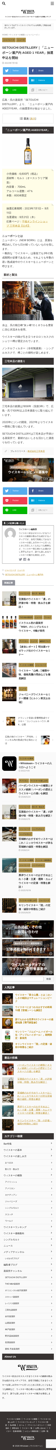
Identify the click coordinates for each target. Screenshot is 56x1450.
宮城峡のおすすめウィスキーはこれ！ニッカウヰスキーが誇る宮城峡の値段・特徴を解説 (36, 842)
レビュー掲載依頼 (31, 1431)
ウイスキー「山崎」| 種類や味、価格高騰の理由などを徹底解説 (34, 674)
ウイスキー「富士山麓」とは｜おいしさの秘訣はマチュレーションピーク (33, 998)
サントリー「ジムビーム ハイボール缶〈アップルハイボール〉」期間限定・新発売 (34, 1034)
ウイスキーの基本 (14, 1419)
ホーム (21, 1425)
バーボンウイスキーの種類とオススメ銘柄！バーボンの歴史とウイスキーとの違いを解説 (36, 789)
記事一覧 (44, 1431)
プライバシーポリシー (36, 1425)
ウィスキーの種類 (30, 1419)
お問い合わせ (40, 1428)
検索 (48, 978)
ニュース (21, 570)
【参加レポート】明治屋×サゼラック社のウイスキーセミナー (34, 650)
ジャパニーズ (10, 570)
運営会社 (15, 1428)
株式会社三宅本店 (36, 451)
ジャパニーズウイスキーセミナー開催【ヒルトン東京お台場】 (34, 698)
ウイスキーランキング (26, 1422)
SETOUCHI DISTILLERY (15, 574)
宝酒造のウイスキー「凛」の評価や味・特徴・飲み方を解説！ (34, 603)
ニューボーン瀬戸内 (34, 574)
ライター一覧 (27, 1428)
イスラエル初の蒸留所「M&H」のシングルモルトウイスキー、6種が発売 (34, 626)
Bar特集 (13, 1425)
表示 (32, 118)
